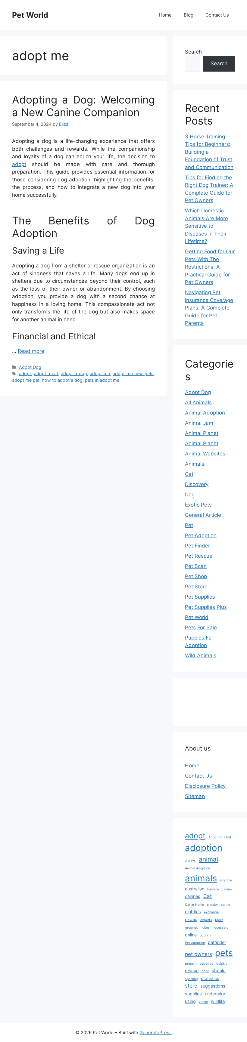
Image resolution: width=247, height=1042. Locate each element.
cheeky (212, 905)
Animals (194, 464)
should (219, 970)
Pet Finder (197, 546)
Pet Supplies (200, 597)
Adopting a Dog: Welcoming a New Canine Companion (83, 106)
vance (203, 1002)
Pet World (30, 15)
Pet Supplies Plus (206, 607)
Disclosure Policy (205, 786)
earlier (225, 905)
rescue (192, 970)
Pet (189, 525)
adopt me (100, 373)
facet (219, 920)
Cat (189, 474)
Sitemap (195, 796)
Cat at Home (194, 905)
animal (208, 859)
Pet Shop (196, 576)
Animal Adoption (205, 413)
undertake (215, 993)
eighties (193, 911)
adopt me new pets (133, 373)
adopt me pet (25, 380)
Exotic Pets (198, 505)
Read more (31, 351)
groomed (192, 927)
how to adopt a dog (62, 380)
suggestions (212, 985)
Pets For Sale (201, 627)
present (191, 964)
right (205, 971)
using (190, 1001)
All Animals (198, 402)
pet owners (198, 954)
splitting (191, 979)
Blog (188, 15)
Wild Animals (200, 655)
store (191, 986)
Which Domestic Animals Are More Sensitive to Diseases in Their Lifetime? (206, 226)
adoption (203, 848)
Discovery (196, 484)
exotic (191, 919)
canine (227, 889)
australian (194, 888)
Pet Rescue (198, 556)
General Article (203, 515)
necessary (220, 927)
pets (224, 953)
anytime (226, 880)
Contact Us (217, 15)
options (205, 935)
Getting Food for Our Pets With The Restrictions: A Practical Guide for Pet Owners (210, 266)
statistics (210, 978)
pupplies (206, 964)
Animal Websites (205, 454)
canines (192, 896)
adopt (19, 164)
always (190, 860)
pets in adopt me (102, 380)
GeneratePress (155, 1032)
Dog (190, 495)
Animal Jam (199, 423)
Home (165, 15)
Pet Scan (196, 566)
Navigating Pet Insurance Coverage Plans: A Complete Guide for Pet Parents (209, 307)
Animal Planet (201, 433)
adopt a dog (74, 373)
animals (201, 878)
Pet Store (196, 587)
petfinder (217, 942)
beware (213, 889)
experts (206, 920)
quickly (221, 964)
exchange (211, 912)
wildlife (218, 1001)
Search (193, 52)
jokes (206, 927)
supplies (193, 993)
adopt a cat (46, 373)
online (191, 934)
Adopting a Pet (219, 837)
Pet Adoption (201, 535)
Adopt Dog (30, 367)
